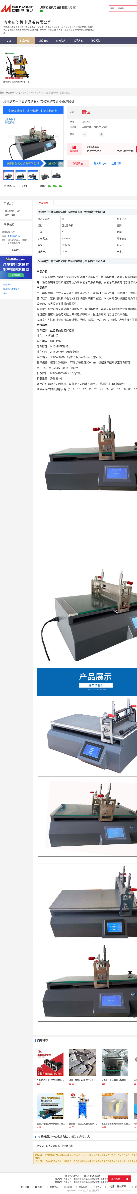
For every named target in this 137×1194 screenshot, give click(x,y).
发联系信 (78, 163)
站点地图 (68, 1187)
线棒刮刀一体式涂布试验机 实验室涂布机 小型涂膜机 (87, 1179)
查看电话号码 (14, 236)
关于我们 (25, 1187)
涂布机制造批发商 (92, 1175)
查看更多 (16, 250)
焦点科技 (87, 1190)
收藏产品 (11, 186)
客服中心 (54, 1187)
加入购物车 (100, 163)
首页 (2, 92)
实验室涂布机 (53, 1145)
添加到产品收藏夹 (11, 288)
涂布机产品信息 (72, 1175)
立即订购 (116, 163)
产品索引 (7, 284)
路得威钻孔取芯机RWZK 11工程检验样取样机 (23, 82)
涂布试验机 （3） (13, 210)
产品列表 (10, 92)
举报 (26, 186)
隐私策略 (83, 1187)
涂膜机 (40, 1145)
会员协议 (97, 1187)
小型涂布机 (67, 1145)
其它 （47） (10, 215)
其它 (18, 92)
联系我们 (39, 1187)
